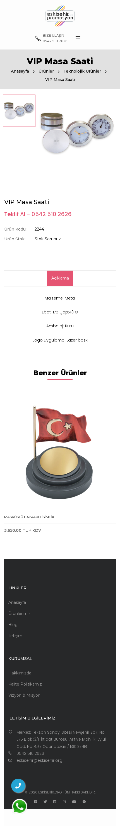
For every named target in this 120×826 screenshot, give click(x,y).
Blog (13, 624)
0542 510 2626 (30, 753)
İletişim (15, 635)
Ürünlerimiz (19, 613)
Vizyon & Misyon (24, 695)
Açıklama (60, 278)
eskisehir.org (50, 792)
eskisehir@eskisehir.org (39, 760)
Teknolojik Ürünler (82, 71)
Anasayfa (20, 71)
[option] (19, 110)
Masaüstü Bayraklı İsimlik (29, 517)
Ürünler (46, 71)
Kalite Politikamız (25, 684)
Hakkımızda (19, 673)
